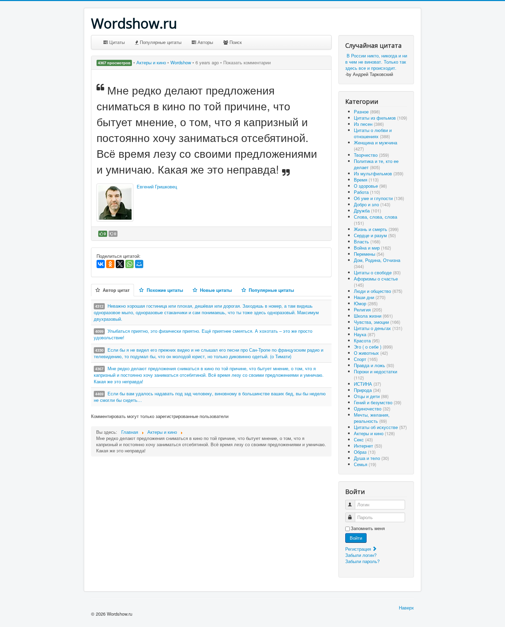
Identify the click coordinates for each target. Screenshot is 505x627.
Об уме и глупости (379, 198)
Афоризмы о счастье (376, 281)
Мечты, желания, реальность (372, 417)
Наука (364, 334)
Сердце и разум (375, 235)
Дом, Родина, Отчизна (377, 263)
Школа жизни (373, 315)
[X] (120, 264)
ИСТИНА (367, 384)
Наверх (406, 607)
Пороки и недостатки (375, 374)
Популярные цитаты (159, 42)
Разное (367, 111)
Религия (368, 309)
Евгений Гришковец (157, 186)
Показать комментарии (247, 62)
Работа (367, 192)
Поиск (235, 42)
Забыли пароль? (362, 561)
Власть (367, 241)
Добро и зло (372, 204)
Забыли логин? (361, 555)
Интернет (368, 445)
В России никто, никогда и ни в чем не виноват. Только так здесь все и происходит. (376, 61)
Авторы (204, 42)
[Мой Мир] (139, 264)
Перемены (369, 254)
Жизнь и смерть (376, 229)
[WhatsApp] (129, 264)
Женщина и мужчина (375, 145)
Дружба (367, 210)
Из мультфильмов (378, 173)
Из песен (369, 124)
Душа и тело (371, 458)
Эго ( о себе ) (373, 346)
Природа (367, 390)
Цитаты (116, 42)
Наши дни (369, 297)
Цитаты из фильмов (380, 117)
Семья (365, 464)
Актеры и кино (151, 62)
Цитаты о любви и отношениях (373, 133)
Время (366, 179)
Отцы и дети (371, 396)
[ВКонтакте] (101, 264)
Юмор (366, 303)
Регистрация (358, 549)
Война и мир (372, 247)
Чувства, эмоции (377, 322)
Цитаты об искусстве (380, 427)
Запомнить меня (368, 528)
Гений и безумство (377, 402)
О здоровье (370, 186)
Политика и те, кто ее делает (376, 164)
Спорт (366, 359)
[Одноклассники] (110, 264)
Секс (363, 439)
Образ (364, 452)
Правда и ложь (374, 365)
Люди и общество (378, 291)
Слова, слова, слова (375, 219)
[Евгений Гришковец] (115, 202)
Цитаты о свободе (377, 272)
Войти (356, 538)
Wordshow (180, 62)
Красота (367, 340)
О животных (371, 353)
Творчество (371, 155)
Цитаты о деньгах (378, 328)
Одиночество (372, 408)
